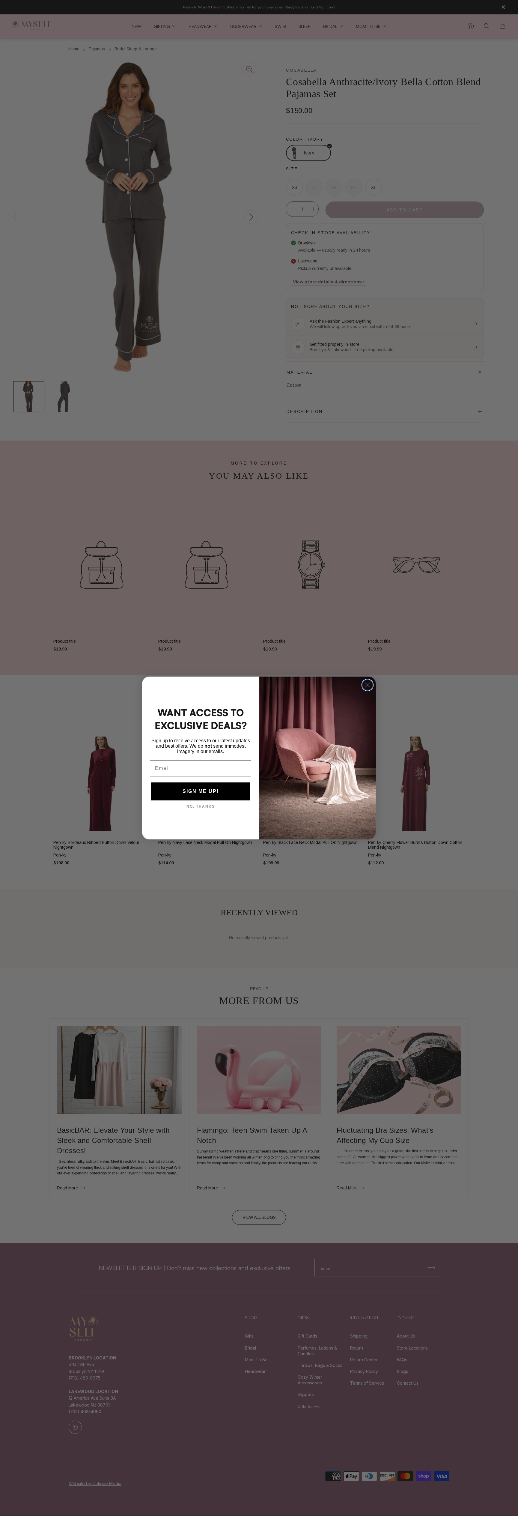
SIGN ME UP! (201, 791)
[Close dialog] (367, 685)
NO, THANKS (200, 806)
